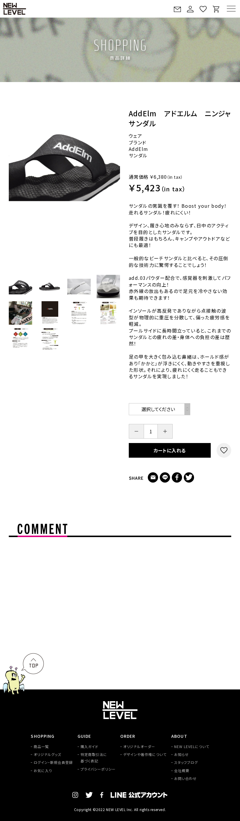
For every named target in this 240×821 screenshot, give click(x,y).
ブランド (138, 142)
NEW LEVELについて (191, 746)
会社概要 (181, 770)
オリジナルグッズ (47, 754)
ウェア (135, 135)
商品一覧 (41, 746)
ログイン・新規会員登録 (53, 762)
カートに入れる (170, 450)
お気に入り (43, 770)
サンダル (138, 155)
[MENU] (231, 8)
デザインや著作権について (145, 754)
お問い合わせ (185, 778)
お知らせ (181, 754)
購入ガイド (89, 746)
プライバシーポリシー (98, 769)
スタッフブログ (186, 762)
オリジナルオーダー (139, 746)
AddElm (138, 148)
